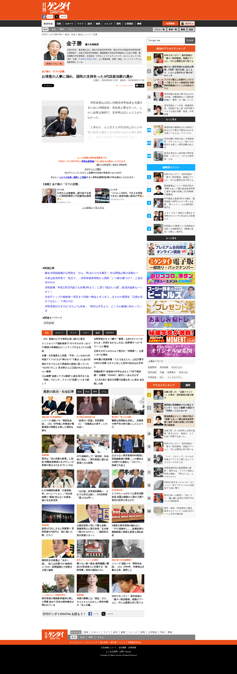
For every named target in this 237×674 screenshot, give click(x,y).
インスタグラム (174, 377)
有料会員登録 (87, 161)
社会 (87, 391)
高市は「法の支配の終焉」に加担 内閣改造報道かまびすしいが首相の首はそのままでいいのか (58, 461)
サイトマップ (91, 642)
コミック (108, 23)
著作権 (113, 642)
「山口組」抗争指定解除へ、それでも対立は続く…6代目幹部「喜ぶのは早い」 (92, 494)
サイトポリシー (76, 642)
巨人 (162, 377)
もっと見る (171, 119)
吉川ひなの (177, 367)
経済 (90, 23)
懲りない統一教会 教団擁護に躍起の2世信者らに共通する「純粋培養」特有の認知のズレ (93, 566)
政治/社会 (48, 23)
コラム (104, 391)
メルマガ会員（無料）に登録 (72, 177)
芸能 (59, 23)
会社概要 (122, 647)
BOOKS (110, 333)
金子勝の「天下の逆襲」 (54, 71)
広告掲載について (108, 647)
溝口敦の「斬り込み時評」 (122, 417)
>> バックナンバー (124, 85)
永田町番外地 (117, 490)
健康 (98, 23)
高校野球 (152, 367)
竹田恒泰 (152, 377)
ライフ (80, 23)
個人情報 (104, 642)
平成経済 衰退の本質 (88, 59)
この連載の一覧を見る (93, 207)
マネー (86, 333)
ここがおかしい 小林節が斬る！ (54, 595)
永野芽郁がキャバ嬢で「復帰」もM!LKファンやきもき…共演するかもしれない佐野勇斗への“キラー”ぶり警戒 (118, 343)
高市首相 (152, 372)
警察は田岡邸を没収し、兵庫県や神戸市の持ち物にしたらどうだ (127, 423)
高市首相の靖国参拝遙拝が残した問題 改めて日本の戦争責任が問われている (58, 601)
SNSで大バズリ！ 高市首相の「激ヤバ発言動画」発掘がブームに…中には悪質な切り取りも (127, 599)
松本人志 (183, 372)
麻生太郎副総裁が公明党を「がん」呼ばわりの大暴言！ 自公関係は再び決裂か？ (91, 273)
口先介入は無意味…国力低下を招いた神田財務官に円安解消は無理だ (74, 196)
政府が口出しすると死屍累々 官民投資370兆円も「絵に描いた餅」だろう (58, 531)
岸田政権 (49, 323)
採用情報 (132, 647)
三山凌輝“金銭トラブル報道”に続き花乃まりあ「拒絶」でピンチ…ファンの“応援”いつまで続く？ (65, 380)
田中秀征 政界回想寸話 (86, 417)
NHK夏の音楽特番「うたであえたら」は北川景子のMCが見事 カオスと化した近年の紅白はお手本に (119, 363)
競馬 (119, 23)
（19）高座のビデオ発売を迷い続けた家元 (63, 339)
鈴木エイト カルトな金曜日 (88, 560)
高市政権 (164, 367)
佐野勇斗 (171, 372)
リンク (122, 642)
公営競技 (129, 23)
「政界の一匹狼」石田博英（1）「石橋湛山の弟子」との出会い (92, 423)
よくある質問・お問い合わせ (118, 651)
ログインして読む (93, 169)
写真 (162, 632)
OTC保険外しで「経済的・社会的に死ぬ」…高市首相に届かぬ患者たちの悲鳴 (93, 459)
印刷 (141, 86)
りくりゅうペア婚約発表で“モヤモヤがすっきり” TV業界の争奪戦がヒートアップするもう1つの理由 (66, 347)
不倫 (162, 372)
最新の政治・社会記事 (58, 391)
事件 (95, 391)
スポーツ (69, 23)
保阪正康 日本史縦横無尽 (52, 417)
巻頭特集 (45, 455)
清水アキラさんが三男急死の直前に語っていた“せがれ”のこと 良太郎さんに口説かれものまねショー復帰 (67, 368)
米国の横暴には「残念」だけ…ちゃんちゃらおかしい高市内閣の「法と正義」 (92, 601)
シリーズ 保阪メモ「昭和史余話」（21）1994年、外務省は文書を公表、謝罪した (128, 566)
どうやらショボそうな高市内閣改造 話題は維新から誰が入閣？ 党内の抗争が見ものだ (128, 496)
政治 (80, 391)
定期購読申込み (134, 642)
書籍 (139, 23)
